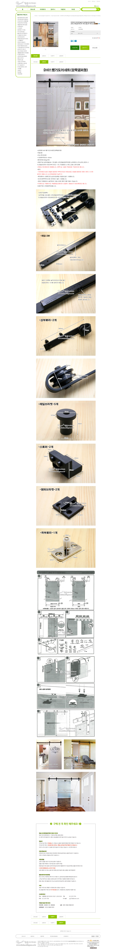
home (36, 15)
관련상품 (35, 55)
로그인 (89, 1)
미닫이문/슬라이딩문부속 (44, 15)
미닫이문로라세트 (55, 15)
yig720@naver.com (58, 945)
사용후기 (53, 55)
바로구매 (74, 47)
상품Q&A (61, 55)
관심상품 (94, 47)
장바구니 (84, 47)
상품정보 (44, 55)
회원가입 (93, 1)
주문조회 (98, 1)
